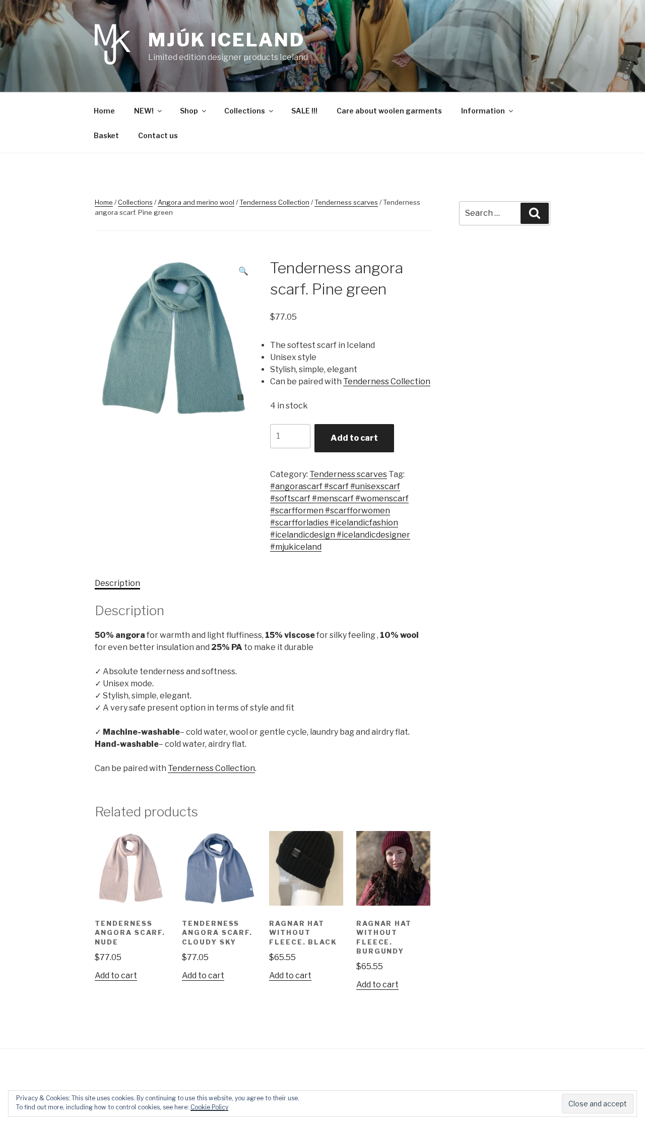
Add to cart (354, 438)
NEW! (144, 110)
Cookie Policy (209, 1107)
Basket (106, 135)
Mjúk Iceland (226, 40)
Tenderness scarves (346, 202)
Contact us (158, 135)
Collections (244, 110)
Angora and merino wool (196, 202)
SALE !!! (304, 110)
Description (117, 583)
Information (483, 110)
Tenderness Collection (274, 202)
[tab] (117, 583)
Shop (189, 110)
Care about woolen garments (389, 110)
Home (104, 110)
